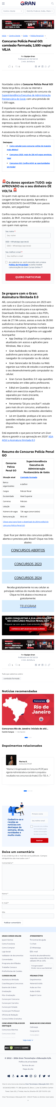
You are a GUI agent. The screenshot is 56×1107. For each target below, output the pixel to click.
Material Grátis (36, 983)
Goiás (25, 36)
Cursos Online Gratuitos (12, 1019)
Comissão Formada (28, 477)
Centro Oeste (14, 36)
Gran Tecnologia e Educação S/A (37, 1084)
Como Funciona (8, 944)
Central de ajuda (39, 940)
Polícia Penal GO (37, 36)
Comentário (7, 863)
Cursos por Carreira (10, 1003)
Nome (5, 894)
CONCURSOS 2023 (28, 564)
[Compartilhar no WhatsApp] (45, 66)
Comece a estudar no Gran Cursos (28, 629)
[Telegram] (48, 1076)
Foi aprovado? (41, 967)
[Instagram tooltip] (31, 1076)
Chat (34, 944)
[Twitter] (44, 1076)
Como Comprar (8, 948)
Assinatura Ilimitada (10, 980)
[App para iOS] (17, 1076)
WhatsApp (36, 948)
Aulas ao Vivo (35, 987)
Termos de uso (28, 1065)
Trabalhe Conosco (9, 967)
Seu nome (10, 231)
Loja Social (6, 952)
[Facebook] (39, 1076)
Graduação (6, 991)
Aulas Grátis (35, 991)
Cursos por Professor (11, 1011)
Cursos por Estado (9, 1007)
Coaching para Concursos (12, 983)
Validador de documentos (12, 956)
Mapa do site (28, 1069)
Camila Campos (8, 732)
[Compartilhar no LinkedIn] (42, 66)
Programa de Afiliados (11, 963)
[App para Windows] (8, 1076)
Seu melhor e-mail (13, 252)
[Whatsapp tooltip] (35, 1076)
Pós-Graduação (8, 995)
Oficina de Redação (10, 1015)
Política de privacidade (28, 1062)
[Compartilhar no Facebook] (35, 66)
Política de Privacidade (18, 264)
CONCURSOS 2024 (28, 577)
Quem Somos (7, 940)
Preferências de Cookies (12, 971)
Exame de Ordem (9, 987)
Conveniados (7, 959)
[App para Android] (22, 1076)
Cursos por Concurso (10, 999)
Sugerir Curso (35, 995)
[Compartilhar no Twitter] (38, 66)
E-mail (5, 903)
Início (4, 36)
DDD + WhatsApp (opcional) (17, 241)
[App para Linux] (13, 1076)
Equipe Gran (29, 56)
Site (3, 912)
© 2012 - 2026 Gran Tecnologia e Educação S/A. (28, 1058)
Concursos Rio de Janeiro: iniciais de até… (25, 728)
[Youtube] (26, 1076)
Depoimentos (35, 980)
